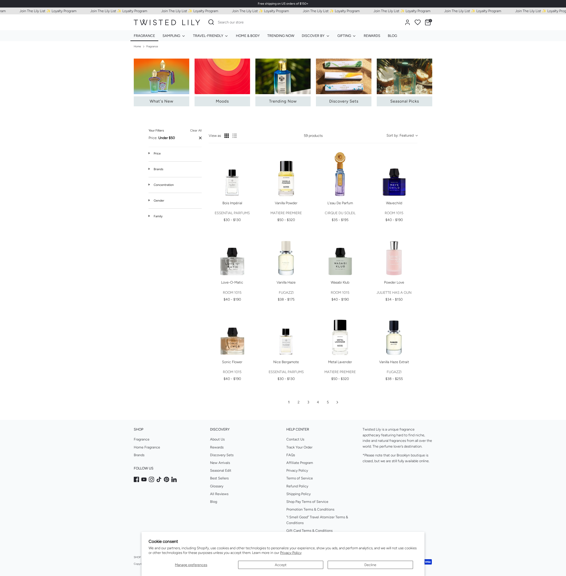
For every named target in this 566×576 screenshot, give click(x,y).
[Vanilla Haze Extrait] (394, 332)
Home (137, 46)
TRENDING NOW (280, 36)
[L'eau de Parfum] (340, 173)
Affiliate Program (299, 463)
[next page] (337, 402)
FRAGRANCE (144, 36)
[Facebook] (136, 479)
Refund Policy (297, 486)
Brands (158, 169)
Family (158, 216)
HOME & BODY (248, 36)
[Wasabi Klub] (340, 253)
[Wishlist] (417, 22)
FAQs (290, 455)
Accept (281, 565)
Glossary (216, 486)
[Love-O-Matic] (232, 253)
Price (157, 153)
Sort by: (400, 135)
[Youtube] (144, 479)
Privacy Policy (291, 553)
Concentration (163, 185)
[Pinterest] (166, 479)
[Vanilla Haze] (286, 253)
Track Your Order (299, 447)
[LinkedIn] (174, 479)
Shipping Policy (298, 494)
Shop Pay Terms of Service (307, 502)
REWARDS (372, 36)
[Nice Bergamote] (286, 332)
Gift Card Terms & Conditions (309, 530)
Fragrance (152, 46)
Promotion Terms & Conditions (310, 509)
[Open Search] (211, 22)
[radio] (226, 136)
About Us (217, 439)
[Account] (407, 22)
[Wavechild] (394, 173)
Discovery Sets (221, 455)
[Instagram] (151, 479)
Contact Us (295, 439)
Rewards (217, 447)
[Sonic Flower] (232, 332)
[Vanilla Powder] (286, 173)
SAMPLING (172, 36)
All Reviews (219, 494)
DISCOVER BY (313, 36)
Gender (158, 200)
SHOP (137, 557)
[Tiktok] (159, 479)
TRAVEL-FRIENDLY (208, 36)
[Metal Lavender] (340, 332)
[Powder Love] (394, 253)
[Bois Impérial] (232, 173)
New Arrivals (220, 463)
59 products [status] (313, 136)
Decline (370, 565)
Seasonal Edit (220, 470)
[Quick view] (251, 192)
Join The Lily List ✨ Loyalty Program (37, 11)
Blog (213, 502)
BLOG (392, 36)
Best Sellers (219, 478)
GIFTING (344, 36)
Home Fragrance (147, 447)
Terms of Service (299, 478)
